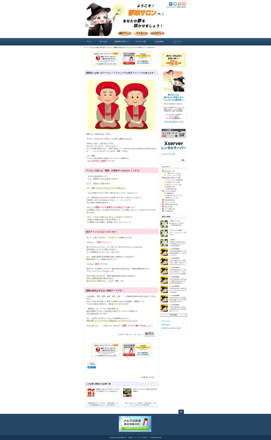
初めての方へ (103, 42)
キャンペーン (177, 42)
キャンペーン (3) (169, 202)
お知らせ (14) (168, 207)
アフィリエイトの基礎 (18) (174, 180)
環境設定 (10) (170, 186)
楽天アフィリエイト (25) (173, 184)
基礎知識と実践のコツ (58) (172, 178)
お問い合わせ (181, 7)
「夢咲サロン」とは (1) (173, 173)
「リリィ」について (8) (173, 175)
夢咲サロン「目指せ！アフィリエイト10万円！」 (135, 437)
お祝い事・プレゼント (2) (174, 195)
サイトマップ (171, 7)
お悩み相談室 (159, 42)
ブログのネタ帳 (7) (170, 191)
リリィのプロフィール (173, 122)
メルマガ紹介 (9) (169, 209)
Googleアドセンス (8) (172, 182)
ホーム (89, 42)
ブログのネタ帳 (140, 42)
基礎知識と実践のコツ (122, 42)
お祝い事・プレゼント (106, 47)
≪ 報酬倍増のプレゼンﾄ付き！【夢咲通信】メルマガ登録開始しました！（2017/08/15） (102, 404)
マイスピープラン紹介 (168, 154)
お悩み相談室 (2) (169, 200)
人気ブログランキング (150, 336)
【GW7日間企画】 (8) (170, 204)
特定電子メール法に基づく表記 (171, 328)
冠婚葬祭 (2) (170, 193)
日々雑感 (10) (168, 211)
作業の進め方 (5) (171, 189)
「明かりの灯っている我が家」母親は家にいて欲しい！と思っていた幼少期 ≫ (140, 404)
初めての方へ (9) (169, 171)
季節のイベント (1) (172, 198)
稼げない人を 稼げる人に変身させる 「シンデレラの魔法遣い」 (173, 97)
